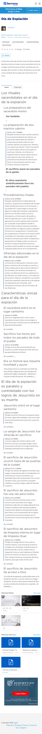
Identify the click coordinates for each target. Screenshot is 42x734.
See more (37, 593)
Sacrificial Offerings (32, 42)
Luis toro (11, 27)
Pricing (17, 725)
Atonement (5, 42)
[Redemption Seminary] (21, 691)
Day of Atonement (18, 42)
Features (9, 725)
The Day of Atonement (11, 670)
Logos (15, 722)
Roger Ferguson (7, 652)
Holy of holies (6, 45)
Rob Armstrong (28, 652)
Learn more (33, 10)
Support (23, 728)
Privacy (25, 725)
